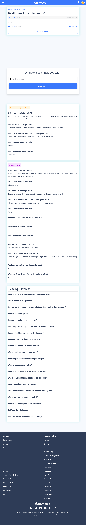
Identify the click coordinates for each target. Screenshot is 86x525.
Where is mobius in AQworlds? (20, 301)
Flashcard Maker (8, 483)
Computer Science (50, 463)
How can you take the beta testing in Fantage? (26, 358)
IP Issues (47, 498)
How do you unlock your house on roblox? (24, 403)
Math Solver (7, 491)
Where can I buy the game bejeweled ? (23, 397)
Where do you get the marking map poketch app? (27, 378)
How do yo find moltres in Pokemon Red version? (27, 371)
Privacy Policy (48, 487)
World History (48, 452)
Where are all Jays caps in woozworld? (23, 352)
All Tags (6, 444)
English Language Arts (51, 456)
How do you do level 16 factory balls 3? (23, 346)
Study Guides (7, 487)
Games (24, 9)
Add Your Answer (43, 31)
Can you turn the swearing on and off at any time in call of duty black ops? (37, 307)
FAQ (4, 494)
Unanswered (7, 448)
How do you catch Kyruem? (18, 313)
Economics (47, 467)
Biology (46, 448)
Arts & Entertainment (14, 9)
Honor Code (7, 479)
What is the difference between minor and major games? (30, 391)
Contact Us (47, 479)
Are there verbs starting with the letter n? (24, 339)
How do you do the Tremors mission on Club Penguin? (29, 294)
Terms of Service (49, 483)
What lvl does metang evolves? (20, 365)
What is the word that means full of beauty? (25, 416)
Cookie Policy (48, 494)
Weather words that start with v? (26, 13)
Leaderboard (7, 440)
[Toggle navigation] (3, 2)
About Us (47, 475)
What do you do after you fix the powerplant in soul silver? (31, 326)
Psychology (47, 460)
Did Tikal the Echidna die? (18, 410)
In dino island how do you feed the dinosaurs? (26, 333)
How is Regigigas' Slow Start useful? (22, 384)
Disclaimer (47, 491)
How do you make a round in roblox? (22, 320)
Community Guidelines (10, 475)
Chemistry (47, 444)
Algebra (46, 440)
